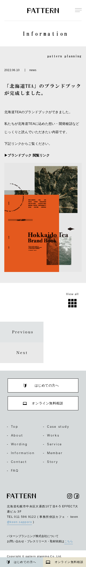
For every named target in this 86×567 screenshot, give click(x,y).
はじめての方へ (25, 562)
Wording (17, 444)
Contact (17, 461)
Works (51, 435)
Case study (56, 426)
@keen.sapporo (19, 522)
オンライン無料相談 (69, 562)
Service (52, 444)
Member (53, 452)
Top (12, 426)
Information (21, 452)
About (15, 435)
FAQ (13, 470)
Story (50, 461)
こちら (68, 541)
